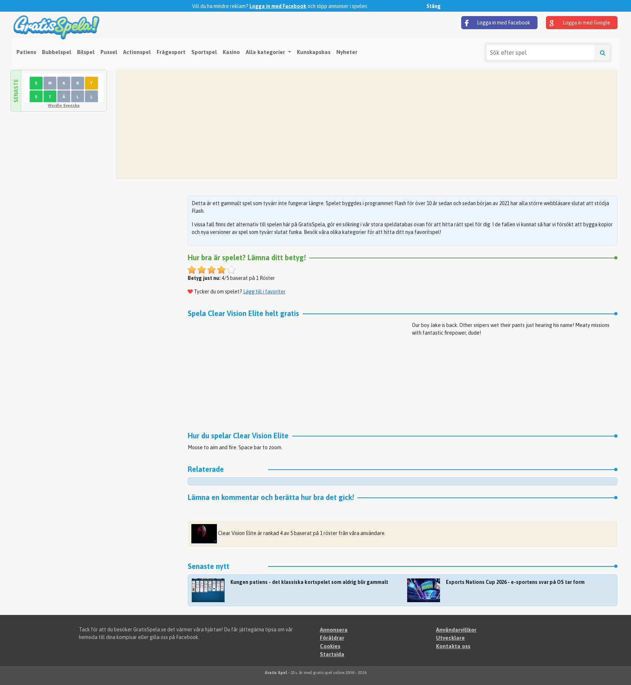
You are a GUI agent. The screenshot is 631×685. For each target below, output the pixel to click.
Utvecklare (450, 638)
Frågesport (171, 52)
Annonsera (334, 630)
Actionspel (137, 52)
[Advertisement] (338, 124)
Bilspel (86, 52)
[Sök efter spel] (602, 52)
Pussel (108, 52)
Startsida (332, 654)
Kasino (231, 52)
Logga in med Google (586, 23)
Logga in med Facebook (277, 6)
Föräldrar (332, 638)
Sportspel (204, 52)
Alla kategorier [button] (266, 52)
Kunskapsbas (313, 52)
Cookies (330, 646)
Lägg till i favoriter (264, 292)
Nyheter (346, 52)
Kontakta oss (453, 646)
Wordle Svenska (64, 105)
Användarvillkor (456, 630)
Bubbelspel (56, 52)
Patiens (26, 52)
